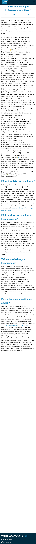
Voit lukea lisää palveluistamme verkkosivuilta (14, 325)
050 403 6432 (7, 542)
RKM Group (15, 15)
